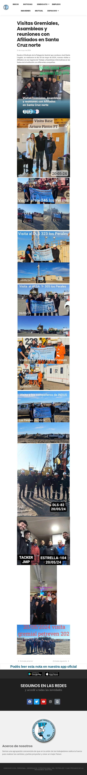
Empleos (56, 4)
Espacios (52, 10)
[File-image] (57, 702)
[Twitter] (36, 702)
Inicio (16, 4)
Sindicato (42, 4)
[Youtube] (43, 702)
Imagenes (25, 10)
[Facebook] (30, 702)
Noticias (27, 4)
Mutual (39, 10)
